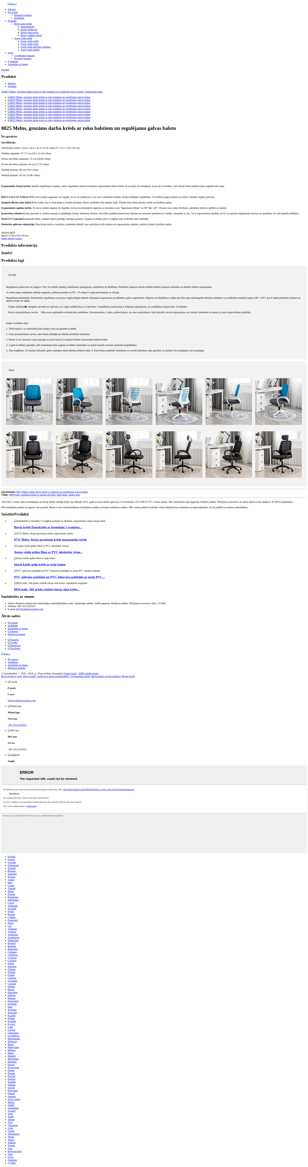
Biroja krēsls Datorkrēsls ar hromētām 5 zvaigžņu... (48, 527)
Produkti (12, 21)
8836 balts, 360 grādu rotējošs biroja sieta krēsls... (47, 589)
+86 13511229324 (17, 725)
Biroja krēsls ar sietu (11, 676)
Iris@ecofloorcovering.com (21, 700)
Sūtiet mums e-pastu (11, 238)
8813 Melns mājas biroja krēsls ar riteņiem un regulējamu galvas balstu (52, 492)
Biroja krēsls (29, 676)
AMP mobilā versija (88, 673)
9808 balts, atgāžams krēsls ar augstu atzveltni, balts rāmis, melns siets (44, 494)
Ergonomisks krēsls (80, 676)
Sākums (12, 9)
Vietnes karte (69, 673)
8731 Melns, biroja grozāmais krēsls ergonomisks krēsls (50, 539)
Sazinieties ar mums (18, 64)
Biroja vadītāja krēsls (31, 35)
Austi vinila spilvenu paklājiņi (36, 47)
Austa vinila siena (29, 44)
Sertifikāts (19, 18)
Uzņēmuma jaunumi (24, 55)
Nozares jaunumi (22, 58)
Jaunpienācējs (27, 26)
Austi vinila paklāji (30, 49)
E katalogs (13, 61)
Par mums (13, 12)
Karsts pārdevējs (29, 29)
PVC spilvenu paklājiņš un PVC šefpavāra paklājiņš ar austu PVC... (59, 577)
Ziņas (10, 52)
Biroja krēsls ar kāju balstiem (106, 676)
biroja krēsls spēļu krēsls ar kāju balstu (39, 564)
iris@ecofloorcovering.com (29, 609)
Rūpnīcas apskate (23, 15)
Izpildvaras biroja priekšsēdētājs (53, 676)
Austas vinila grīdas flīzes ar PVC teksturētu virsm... (48, 552)
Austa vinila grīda (23, 38)
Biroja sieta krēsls (23, 23)
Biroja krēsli (128, 676)
